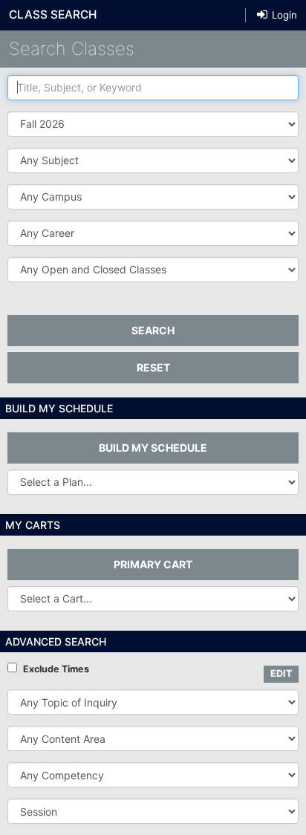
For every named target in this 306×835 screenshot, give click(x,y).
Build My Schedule (153, 447)
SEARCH (153, 330)
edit (281, 673)
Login (283, 15)
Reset (153, 367)
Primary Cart (153, 564)
